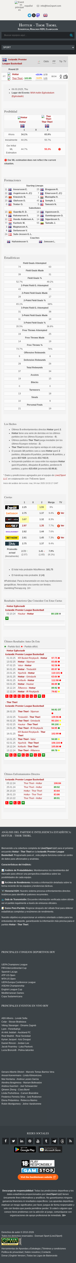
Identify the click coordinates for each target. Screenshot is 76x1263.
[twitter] (13, 1141)
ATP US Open (8, 975)
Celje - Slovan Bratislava (13, 1021)
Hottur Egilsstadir (16, 606)
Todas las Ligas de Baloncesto (42, 1255)
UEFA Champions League (14, 964)
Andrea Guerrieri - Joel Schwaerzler (19, 1086)
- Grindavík (27, 676)
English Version (17, 1255)
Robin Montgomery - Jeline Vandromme (21, 1104)
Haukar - (26, 614)
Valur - (25, 665)
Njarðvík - (26, 673)
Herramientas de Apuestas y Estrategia (20, 1248)
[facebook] (5, 1141)
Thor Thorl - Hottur (33, 783)
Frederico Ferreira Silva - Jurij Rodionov (21, 1097)
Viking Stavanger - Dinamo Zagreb (18, 1025)
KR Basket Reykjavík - (32, 658)
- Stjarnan (26, 661)
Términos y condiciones (54, 1248)
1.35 (41, 525)
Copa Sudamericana (11, 996)
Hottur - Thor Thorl (33, 791)
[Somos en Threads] (34, 15)
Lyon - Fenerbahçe (10, 1029)
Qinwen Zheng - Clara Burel (15, 1089)
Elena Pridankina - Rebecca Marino (19, 1100)
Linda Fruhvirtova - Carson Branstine (19, 1093)
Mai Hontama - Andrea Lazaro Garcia (20, 1079)
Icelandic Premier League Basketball (24, 610)
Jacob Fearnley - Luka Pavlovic (17, 1046)
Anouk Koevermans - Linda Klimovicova (21, 1075)
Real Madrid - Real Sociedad (16, 1036)
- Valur (27, 739)
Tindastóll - (29, 717)
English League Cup (11, 989)
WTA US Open (8, 978)
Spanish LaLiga (9, 971)
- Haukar (26, 684)
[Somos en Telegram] (29, 15)
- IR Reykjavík (28, 691)
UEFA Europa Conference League (18, 982)
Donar (4, 1255)
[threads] (62, 1141)
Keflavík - (26, 680)
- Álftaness (29, 750)
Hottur (22, 122)
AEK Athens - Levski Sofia (14, 1018)
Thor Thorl (47, 122)
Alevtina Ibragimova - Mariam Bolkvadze (21, 1082)
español (28, 6)
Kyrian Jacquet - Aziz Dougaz (16, 1039)
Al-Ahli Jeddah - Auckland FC (16, 1032)
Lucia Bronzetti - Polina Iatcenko (17, 1050)
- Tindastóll (27, 669)
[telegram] (54, 1141)
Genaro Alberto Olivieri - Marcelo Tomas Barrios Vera (27, 1072)
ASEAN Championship (12, 986)
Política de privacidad (12, 1252)
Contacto (46, 1252)
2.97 (24, 525)
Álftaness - (27, 688)
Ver (62, 513)
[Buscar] (71, 35)
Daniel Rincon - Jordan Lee (15, 1043)
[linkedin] (21, 1141)
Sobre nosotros (32, 1252)
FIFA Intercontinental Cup (14, 968)
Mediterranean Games (12, 993)
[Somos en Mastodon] (38, 15)
